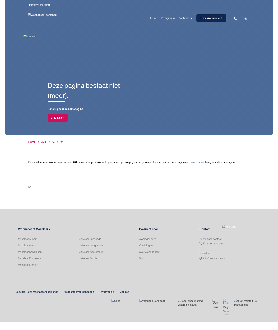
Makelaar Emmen (28, 264)
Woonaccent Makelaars (34, 229)
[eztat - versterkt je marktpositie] (245, 303)
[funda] (122, 303)
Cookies (124, 292)
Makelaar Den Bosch (30, 252)
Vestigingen (168, 18)
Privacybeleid (106, 292)
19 (61, 142)
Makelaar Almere (27, 239)
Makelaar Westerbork (91, 252)
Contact (205, 229)
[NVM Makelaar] (215, 304)
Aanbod (183, 18)
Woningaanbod (147, 239)
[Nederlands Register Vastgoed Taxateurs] (226, 308)
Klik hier (59, 117)
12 (53, 142)
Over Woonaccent (211, 18)
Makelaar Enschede (90, 239)
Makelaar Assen (27, 245)
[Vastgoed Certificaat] (156, 303)
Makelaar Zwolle (88, 258)
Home (153, 18)
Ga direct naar (148, 229)
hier (202, 162)
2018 (43, 142)
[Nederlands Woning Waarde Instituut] (192, 303)
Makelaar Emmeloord (30, 258)
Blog (141, 258)
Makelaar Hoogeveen (91, 245)
